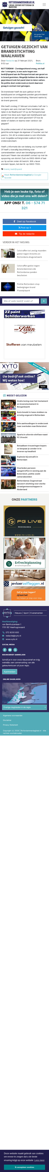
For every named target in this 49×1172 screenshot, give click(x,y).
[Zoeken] (44, 301)
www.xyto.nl (11, 639)
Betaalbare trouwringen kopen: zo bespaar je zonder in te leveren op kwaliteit (32, 448)
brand (6, 169)
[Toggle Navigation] (44, 5)
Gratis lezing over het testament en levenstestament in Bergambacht (32, 404)
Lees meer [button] (39, 1160)
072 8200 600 (12, 632)
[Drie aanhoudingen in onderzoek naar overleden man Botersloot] (8, 427)
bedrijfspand (16, 169)
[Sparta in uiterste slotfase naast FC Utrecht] (8, 438)
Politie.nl (40, 63)
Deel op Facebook (26, 221)
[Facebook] (4, 650)
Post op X (26, 227)
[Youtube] (10, 650)
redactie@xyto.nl (13, 636)
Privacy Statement (10, 725)
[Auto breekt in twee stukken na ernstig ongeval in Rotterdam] (8, 416)
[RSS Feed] (15, 650)
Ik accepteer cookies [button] (24, 1167)
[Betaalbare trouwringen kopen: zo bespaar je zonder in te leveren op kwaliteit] (8, 449)
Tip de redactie (26, 233)
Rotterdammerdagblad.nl (22, 2)
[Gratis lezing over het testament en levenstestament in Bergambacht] (8, 405)
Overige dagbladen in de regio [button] (17, 707)
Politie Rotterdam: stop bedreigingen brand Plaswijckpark (28, 287)
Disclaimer (7, 720)
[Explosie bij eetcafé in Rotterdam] (8, 460)
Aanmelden (9, 671)
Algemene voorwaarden (12, 716)
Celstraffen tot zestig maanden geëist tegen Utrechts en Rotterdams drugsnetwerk (31, 253)
